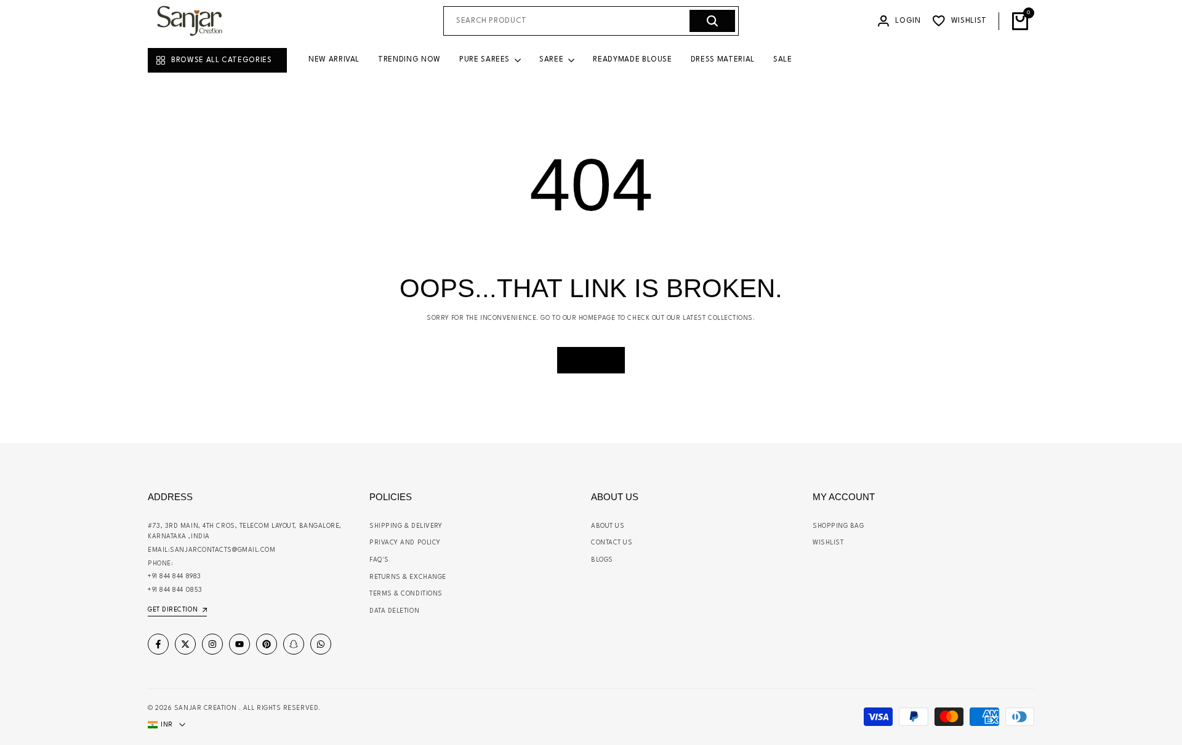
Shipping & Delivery (405, 526)
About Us (607, 526)
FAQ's (379, 560)
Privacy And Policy (405, 543)
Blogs (602, 560)
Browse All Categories (221, 60)
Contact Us (612, 543)
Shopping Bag (838, 526)
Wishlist (828, 543)
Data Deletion (394, 611)
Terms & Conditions (406, 594)
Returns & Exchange (407, 577)
